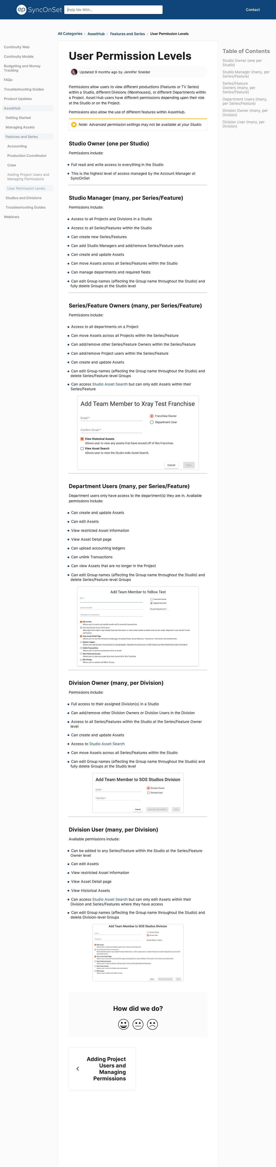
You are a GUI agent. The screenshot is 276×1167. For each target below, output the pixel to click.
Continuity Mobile (18, 56)
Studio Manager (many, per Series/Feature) (246, 74)
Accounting (17, 146)
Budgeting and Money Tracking (22, 68)
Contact (253, 10)
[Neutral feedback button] (138, 1025)
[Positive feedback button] (123, 1025)
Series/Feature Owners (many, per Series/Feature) (239, 87)
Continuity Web (17, 47)
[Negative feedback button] (152, 1025)
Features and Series (22, 136)
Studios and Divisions (24, 198)
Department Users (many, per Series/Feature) (245, 101)
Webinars (11, 217)
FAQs (8, 80)
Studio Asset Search (110, 384)
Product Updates (18, 99)
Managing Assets (20, 127)
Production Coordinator (27, 155)
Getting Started (18, 117)
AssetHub (12, 108)
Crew (11, 165)
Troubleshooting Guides (24, 89)
